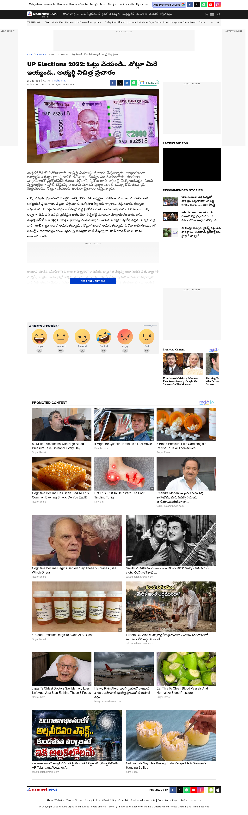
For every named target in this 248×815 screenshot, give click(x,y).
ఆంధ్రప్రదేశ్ (127, 14)
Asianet (42, 789)
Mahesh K (60, 80)
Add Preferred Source (166, 4)
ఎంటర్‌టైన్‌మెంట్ (90, 14)
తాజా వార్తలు (70, 14)
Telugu (94, 4)
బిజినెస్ (153, 14)
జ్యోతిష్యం (166, 14)
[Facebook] (190, 4)
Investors (195, 800)
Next (218, 22)
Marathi (129, 4)
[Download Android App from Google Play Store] (211, 790)
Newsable (49, 4)
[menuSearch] (218, 14)
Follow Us (152, 82)
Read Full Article (93, 281)
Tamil (103, 4)
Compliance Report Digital (173, 800)
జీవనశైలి (114, 14)
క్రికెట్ (104, 14)
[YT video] (211, 4)
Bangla (112, 4)
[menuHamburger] (212, 14)
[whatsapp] (204, 4)
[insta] (218, 4)
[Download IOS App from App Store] (218, 790)
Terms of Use (74, 800)
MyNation (142, 4)
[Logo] (43, 14)
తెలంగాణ (141, 14)
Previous (212, 22)
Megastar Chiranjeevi (183, 22)
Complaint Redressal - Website (137, 800)
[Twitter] (197, 4)
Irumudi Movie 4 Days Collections (148, 22)
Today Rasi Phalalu (115, 22)
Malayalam (35, 4)
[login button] (207, 14)
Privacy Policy (92, 800)
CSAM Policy (109, 800)
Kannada (62, 4)
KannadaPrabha (78, 4)
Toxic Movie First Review (59, 22)
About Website (55, 800)
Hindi (121, 4)
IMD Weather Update (89, 22)
